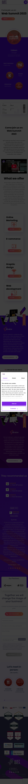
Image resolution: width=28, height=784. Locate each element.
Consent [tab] (5, 378)
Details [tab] (14, 378)
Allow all (14, 403)
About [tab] (23, 378)
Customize (13, 408)
